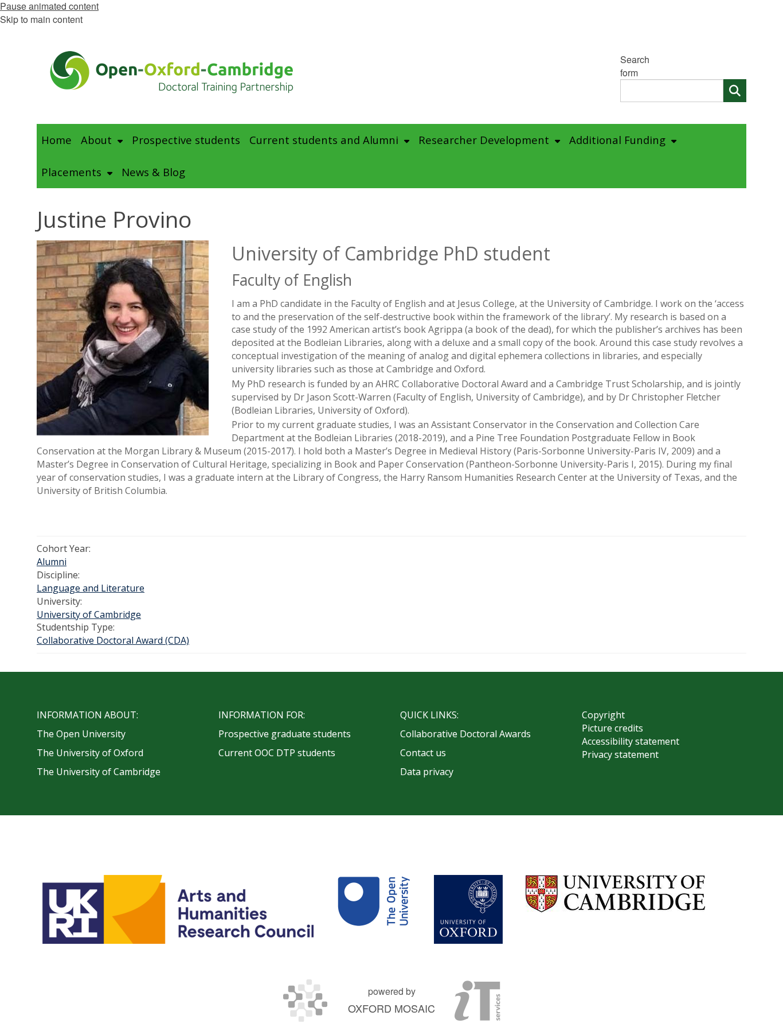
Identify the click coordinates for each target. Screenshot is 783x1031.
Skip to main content (41, 19)
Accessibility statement (630, 741)
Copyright (603, 715)
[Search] (734, 90)
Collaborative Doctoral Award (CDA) (113, 640)
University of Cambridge (89, 614)
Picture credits (612, 728)
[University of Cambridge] (615, 893)
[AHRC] (178, 909)
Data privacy (426, 771)
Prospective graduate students (284, 733)
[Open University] (373, 909)
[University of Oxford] (468, 909)
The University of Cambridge (98, 771)
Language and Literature (90, 588)
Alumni (51, 561)
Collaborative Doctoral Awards (465, 733)
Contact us (423, 752)
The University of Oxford (90, 752)
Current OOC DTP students (276, 752)
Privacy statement (620, 754)
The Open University (81, 733)
